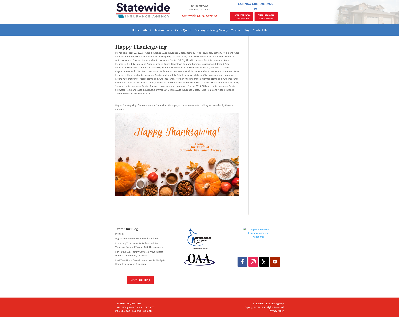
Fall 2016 (135, 71)
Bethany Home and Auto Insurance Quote (149, 56)
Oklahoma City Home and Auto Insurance (177, 82)
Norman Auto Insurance (188, 78)
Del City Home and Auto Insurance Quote (148, 63)
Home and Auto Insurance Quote (144, 75)
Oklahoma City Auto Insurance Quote (134, 82)
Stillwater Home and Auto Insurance (134, 89)
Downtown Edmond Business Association (192, 63)
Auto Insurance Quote (173, 52)
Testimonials (163, 30)
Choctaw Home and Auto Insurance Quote (154, 60)
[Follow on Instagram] (253, 262)
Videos (235, 30)
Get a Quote (183, 30)
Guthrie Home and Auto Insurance (203, 71)
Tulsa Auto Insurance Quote (184, 89)
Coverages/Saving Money (211, 30)
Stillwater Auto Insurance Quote (218, 86)
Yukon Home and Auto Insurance (132, 93)
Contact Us (260, 30)
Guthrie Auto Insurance (172, 71)
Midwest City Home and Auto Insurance (214, 75)
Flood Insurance (150, 71)
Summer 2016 (161, 89)
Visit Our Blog (140, 280)
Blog (246, 30)
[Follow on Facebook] (242, 262)
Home (136, 30)
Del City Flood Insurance (190, 60)
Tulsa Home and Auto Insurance (217, 89)
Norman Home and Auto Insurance (220, 78)
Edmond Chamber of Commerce (144, 67)
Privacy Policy (276, 310)
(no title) (119, 233)
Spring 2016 (194, 86)
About (147, 30)
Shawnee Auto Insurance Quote (131, 86)
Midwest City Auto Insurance (177, 75)
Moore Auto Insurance (127, 78)
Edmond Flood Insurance (175, 67)
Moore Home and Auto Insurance (157, 78)
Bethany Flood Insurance (199, 52)
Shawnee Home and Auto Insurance (168, 86)
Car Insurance (179, 56)
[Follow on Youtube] (275, 262)
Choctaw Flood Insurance (201, 56)
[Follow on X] (264, 262)
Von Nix (122, 52)
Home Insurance (241, 16)
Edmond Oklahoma (199, 67)
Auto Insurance (266, 16)
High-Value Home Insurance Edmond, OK (136, 238)
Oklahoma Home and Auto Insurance (219, 82)
